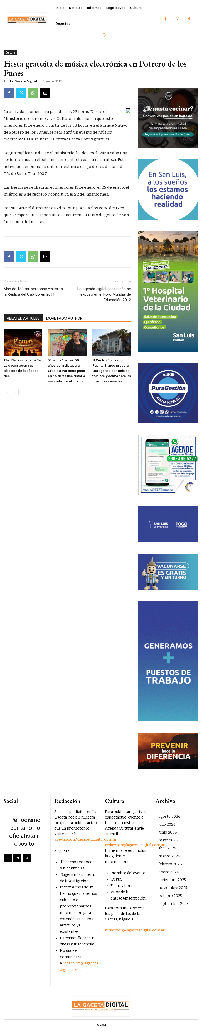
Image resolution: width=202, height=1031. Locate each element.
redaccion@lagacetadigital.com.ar (87, 839)
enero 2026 (169, 872)
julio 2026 (167, 824)
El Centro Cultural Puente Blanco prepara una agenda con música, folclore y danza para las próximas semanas (111, 370)
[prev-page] (7, 392)
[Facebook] (165, 19)
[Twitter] (21, 93)
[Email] (45, 93)
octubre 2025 (170, 895)
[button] (104, 34)
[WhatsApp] (33, 93)
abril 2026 (167, 848)
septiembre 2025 (174, 903)
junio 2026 (168, 832)
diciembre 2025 (172, 880)
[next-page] (15, 392)
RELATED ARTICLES (23, 318)
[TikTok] (189, 19)
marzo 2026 (169, 856)
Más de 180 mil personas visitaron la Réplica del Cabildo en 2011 (33, 291)
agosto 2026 (169, 816)
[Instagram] (177, 19)
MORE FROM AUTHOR (64, 318)
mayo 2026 (168, 840)
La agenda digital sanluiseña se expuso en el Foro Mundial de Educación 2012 (104, 294)
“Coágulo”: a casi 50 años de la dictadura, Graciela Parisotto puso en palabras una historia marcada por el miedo (66, 370)
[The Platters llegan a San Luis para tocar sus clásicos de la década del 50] (23, 342)
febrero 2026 (170, 864)
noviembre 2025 (173, 888)
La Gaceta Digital (23, 81)
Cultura (10, 52)
